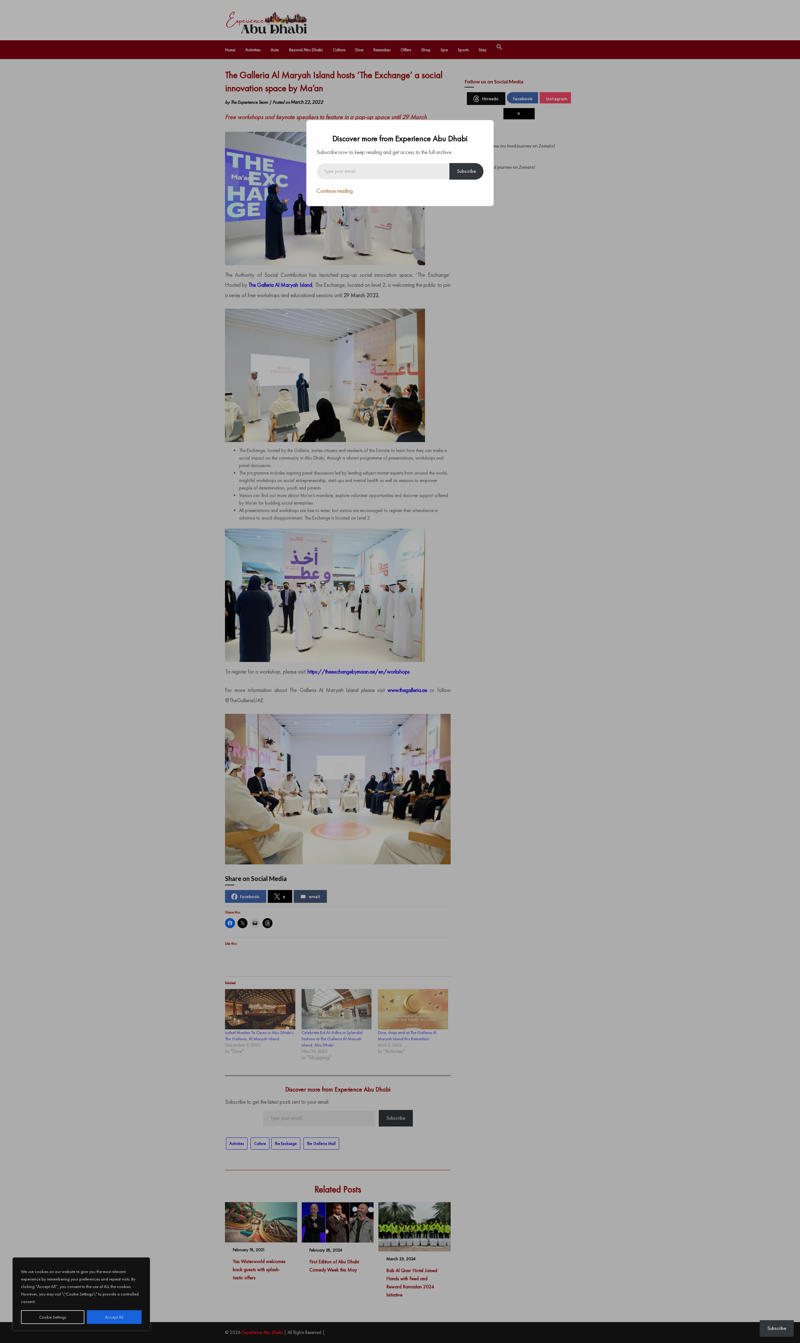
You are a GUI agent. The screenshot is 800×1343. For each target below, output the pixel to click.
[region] (81, 1294)
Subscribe (466, 171)
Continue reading (335, 190)
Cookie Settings (52, 1317)
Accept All (114, 1317)
